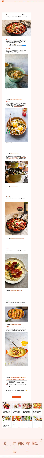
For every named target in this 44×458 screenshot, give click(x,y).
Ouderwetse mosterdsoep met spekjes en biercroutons (18, 377)
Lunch (13, 444)
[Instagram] (9, 386)
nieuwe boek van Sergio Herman (12, 158)
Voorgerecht (14, 446)
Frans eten (27, 450)
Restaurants (20, 441)
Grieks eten (27, 443)
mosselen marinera (23, 157)
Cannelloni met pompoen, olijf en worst (15, 324)
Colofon (5, 444)
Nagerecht (14, 450)
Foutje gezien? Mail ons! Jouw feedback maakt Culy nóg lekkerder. (15, 379)
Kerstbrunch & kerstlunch (35, 444)
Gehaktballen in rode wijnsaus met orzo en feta (17, 238)
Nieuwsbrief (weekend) (6, 446)
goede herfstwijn (24, 304)
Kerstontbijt (33, 445)
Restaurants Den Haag (21, 445)
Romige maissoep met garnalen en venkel (16, 99)
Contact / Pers (5, 442)
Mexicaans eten (28, 442)
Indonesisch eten (28, 446)
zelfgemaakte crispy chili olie (18, 106)
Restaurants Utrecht (20, 443)
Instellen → (24, 45)
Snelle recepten (14, 452)
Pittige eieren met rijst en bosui (14, 153)
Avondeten (14, 445)
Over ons (5, 443)
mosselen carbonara (17, 157)
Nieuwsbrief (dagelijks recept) (7, 445)
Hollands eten (27, 451)
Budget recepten (15, 451)
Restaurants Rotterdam (21, 444)
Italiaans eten (27, 445)
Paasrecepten (33, 446)
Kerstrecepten (14, 442)
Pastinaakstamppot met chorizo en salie (16, 290)
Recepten (14, 441)
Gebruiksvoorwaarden (6, 450)
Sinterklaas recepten (34, 442)
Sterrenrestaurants (20, 446)
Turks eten (27, 444)
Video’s (41, 441)
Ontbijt (13, 443)
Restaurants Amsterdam (21, 442)
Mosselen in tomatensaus (14, 186)
